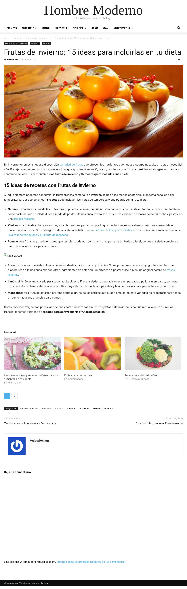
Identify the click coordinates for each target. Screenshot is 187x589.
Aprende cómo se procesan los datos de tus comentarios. (91, 561)
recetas (96, 408)
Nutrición (29, 28)
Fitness (12, 28)
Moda (46, 28)
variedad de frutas (71, 164)
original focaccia (23, 219)
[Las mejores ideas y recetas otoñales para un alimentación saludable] (32, 353)
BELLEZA (78, 28)
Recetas (46, 43)
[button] (178, 28)
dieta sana (46, 408)
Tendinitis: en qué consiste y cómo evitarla (30, 423)
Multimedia (122, 28)
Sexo (94, 28)
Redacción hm (11, 59)
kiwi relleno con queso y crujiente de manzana (38, 235)
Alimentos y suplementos (38, 38)
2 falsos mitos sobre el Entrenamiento (159, 423)
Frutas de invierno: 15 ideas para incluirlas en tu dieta (92, 52)
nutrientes (84, 408)
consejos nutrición (29, 408)
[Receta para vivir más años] (153, 353)
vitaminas (108, 408)
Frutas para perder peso (78, 375)
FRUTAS (59, 408)
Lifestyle (61, 28)
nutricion (71, 408)
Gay (105, 28)
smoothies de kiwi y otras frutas (111, 230)
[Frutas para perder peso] (92, 353)
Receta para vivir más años (141, 375)
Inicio (6, 38)
